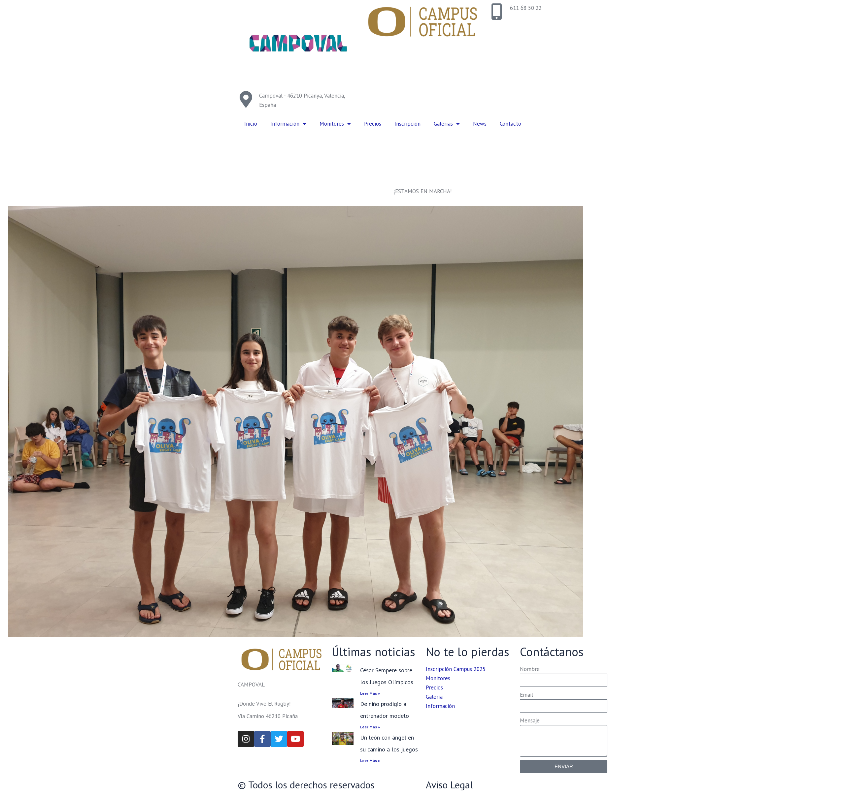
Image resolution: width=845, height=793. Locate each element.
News (480, 123)
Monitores (332, 123)
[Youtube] (295, 739)
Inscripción (407, 123)
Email (526, 694)
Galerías (443, 123)
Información (284, 123)
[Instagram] (246, 739)
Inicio (250, 123)
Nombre (530, 669)
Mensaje (530, 720)
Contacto (510, 123)
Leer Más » (370, 693)
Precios (372, 123)
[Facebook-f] (262, 739)
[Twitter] (279, 739)
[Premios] (295, 421)
